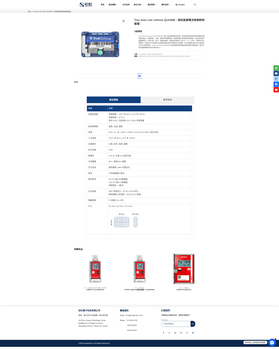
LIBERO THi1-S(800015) (95, 290)
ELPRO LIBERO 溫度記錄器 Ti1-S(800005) (139, 290)
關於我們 (165, 5)
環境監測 (144, 54)
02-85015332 (132, 320)
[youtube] (181, 333)
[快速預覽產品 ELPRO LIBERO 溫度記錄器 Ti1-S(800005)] (160, 256)
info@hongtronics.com (134, 315)
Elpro (85, 288)
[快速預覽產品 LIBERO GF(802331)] (204, 256)
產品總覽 (112, 5)
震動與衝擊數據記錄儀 (155, 54)
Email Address (164, 320)
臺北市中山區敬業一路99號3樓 (96, 315)
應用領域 (167, 100)
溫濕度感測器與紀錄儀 (94, 288)
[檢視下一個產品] (203, 19)
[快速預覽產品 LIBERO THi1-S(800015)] (115, 256)
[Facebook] (163, 333)
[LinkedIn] (175, 333)
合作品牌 (125, 5)
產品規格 (113, 100)
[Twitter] (169, 333)
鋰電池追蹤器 (185, 56)
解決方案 (137, 5)
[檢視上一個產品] (199, 19)
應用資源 (151, 5)
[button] (123, 21)
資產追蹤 (171, 56)
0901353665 (132, 330)
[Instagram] (187, 333)
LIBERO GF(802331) (183, 290)
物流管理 (155, 56)
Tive (139, 54)
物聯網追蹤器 (163, 56)
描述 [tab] (139, 76)
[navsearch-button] (195, 5)
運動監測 (178, 56)
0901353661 (132, 325)
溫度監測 (149, 56)
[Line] (193, 333)
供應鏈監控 (141, 56)
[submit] (193, 324)
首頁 (102, 5)
